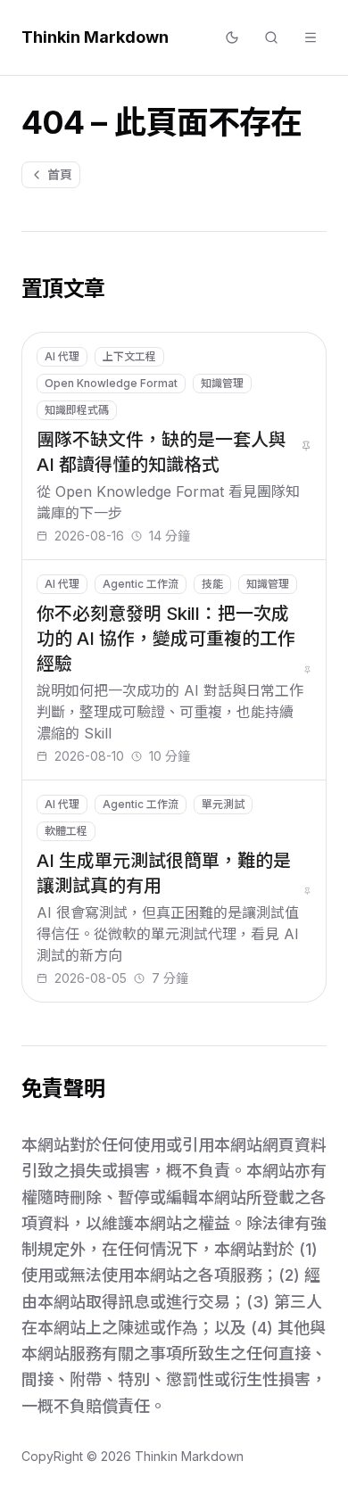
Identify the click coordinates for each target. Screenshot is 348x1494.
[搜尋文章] (271, 37)
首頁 (59, 174)
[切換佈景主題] (232, 37)
